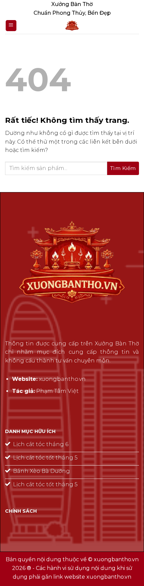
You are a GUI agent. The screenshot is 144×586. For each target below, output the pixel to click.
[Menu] (11, 25)
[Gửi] (123, 168)
